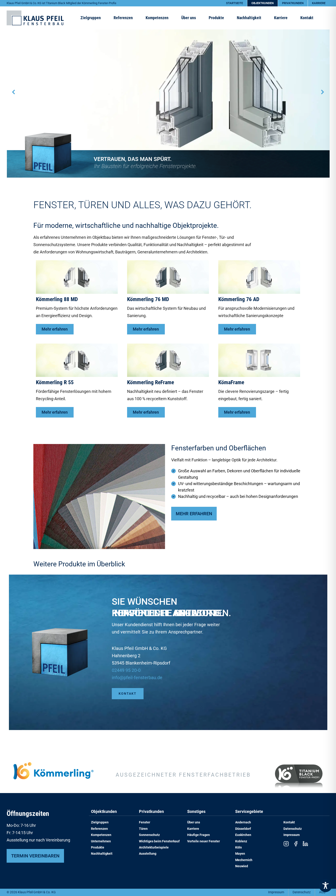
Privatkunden (293, 3)
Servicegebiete (249, 811)
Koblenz (241, 841)
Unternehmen (101, 841)
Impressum (291, 835)
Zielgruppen (100, 822)
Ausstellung (147, 854)
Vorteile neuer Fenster (203, 841)
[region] (168, 92)
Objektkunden (262, 3)
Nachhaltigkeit (101, 854)
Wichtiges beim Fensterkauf (159, 841)
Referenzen (123, 17)
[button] (13, 92)
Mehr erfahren (194, 513)
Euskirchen (243, 835)
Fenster (144, 822)
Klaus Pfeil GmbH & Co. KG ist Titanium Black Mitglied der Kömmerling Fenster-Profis (61, 3)
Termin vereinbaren (35, 856)
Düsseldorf (243, 829)
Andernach (243, 822)
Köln (238, 847)
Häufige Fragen (198, 835)
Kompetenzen (101, 835)
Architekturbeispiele (154, 847)
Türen (143, 829)
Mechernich (243, 860)
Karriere (318, 3)
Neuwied (241, 866)
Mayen (240, 854)
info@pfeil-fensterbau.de (137, 677)
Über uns (188, 17)
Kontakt (306, 17)
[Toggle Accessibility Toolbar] (325, 885)
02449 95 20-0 (126, 670)
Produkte (97, 847)
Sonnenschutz (149, 835)
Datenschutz (292, 829)
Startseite (234, 3)
